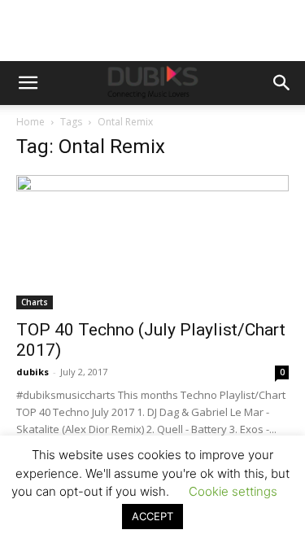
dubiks (32, 372)
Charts (34, 302)
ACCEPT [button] (152, 516)
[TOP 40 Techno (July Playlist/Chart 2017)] (152, 242)
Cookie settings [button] (233, 491)
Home (30, 122)
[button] (28, 83)
